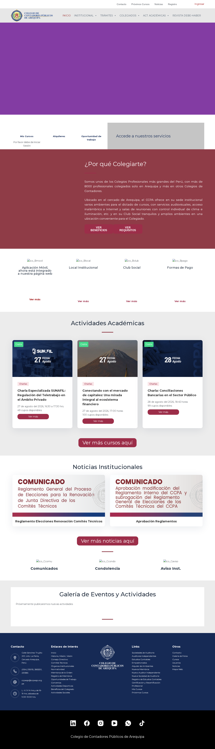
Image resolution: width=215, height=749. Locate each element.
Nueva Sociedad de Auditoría (145, 676)
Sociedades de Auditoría (143, 652)
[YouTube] (114, 723)
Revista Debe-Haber (187, 15)
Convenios (56, 682)
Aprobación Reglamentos (156, 521)
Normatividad (57, 669)
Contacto (121, 4)
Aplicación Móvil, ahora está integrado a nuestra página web (35, 270)
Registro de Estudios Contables (146, 679)
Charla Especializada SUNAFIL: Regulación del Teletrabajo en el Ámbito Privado (41, 395)
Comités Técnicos (59, 662)
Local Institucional (83, 267)
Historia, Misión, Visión (61, 656)
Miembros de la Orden (61, 672)
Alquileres (59, 136)
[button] (107, 117)
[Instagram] (100, 723)
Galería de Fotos (180, 656)
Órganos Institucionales (62, 666)
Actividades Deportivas (62, 686)
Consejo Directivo (59, 659)
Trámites (106, 15)
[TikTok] (142, 723)
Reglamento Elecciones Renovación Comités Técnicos (58, 521)
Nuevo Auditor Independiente (146, 672)
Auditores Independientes (144, 656)
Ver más (34, 299)
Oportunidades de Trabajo (63, 679)
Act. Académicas (154, 15)
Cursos (175, 659)
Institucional (84, 15)
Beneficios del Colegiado (62, 689)
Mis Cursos (26, 136)
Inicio (66, 15)
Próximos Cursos (140, 4)
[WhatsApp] (128, 723)
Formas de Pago (180, 267)
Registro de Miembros (61, 676)
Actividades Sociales (60, 692)
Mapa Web (177, 669)
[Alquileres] (59, 127)
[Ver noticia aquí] (58, 496)
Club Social (131, 267)
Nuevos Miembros (140, 669)
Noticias (159, 4)
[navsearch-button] (187, 4)
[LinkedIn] (73, 723)
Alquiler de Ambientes (142, 666)
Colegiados (128, 15)
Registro (172, 4)
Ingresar (199, 4)
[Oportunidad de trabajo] (91, 127)
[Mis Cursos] (27, 127)
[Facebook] (87, 723)
